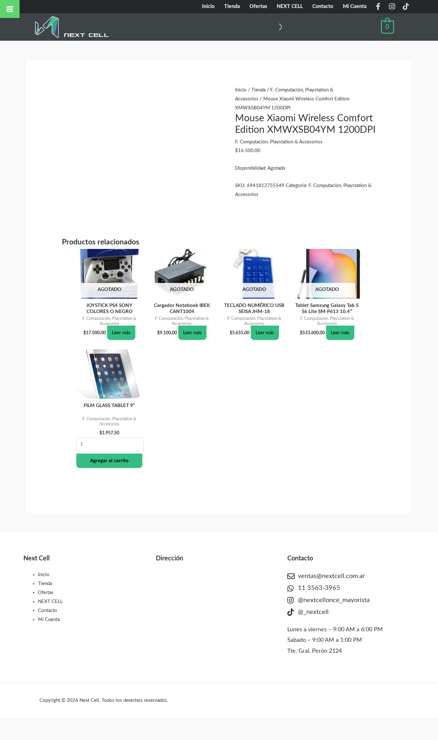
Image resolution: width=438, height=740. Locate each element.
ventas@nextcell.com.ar (331, 576)
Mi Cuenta (354, 6)
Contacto (322, 6)
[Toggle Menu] (10, 9)
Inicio (208, 6)
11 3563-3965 (319, 588)
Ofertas (258, 6)
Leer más (121, 332)
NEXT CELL (290, 6)
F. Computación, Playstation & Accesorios (279, 142)
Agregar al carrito (109, 460)
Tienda (232, 6)
